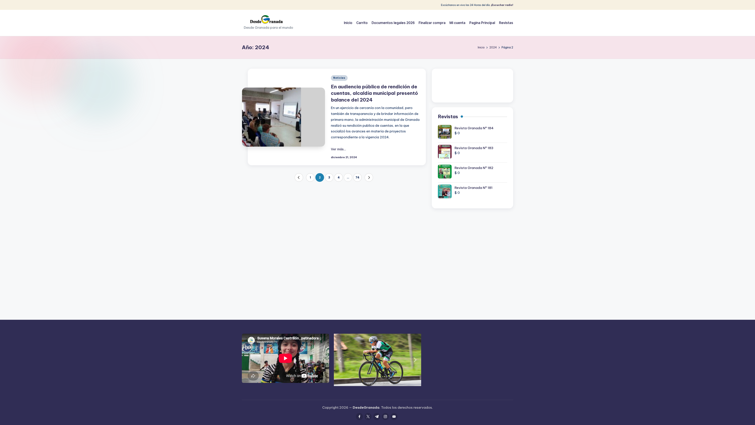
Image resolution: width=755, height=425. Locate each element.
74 (357, 177)
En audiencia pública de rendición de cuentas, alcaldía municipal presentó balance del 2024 (374, 93)
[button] (299, 177)
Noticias (339, 77)
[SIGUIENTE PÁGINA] (369, 177)
